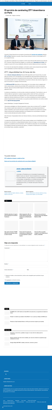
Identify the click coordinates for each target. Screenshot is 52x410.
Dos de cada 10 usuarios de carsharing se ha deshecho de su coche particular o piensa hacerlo (25, 234)
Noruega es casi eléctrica (10, 1)
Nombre (6, 264)
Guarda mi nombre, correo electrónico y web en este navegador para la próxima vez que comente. (25, 276)
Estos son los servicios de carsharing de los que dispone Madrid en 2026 (40, 215)
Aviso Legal (23, 400)
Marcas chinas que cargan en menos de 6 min (24, 1)
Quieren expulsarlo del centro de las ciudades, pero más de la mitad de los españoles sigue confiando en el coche (28, 338)
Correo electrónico (8, 269)
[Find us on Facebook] (3, 374)
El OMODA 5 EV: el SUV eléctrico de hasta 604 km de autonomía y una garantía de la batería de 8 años (28, 312)
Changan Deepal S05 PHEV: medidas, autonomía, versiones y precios (23, 342)
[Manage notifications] (3, 407)
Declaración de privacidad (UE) (9, 401)
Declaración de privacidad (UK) (9, 403)
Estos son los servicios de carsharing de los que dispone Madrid (20, 161)
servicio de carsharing (37, 54)
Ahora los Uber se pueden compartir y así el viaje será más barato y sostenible (41, 233)
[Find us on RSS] (10, 374)
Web (28, 269)
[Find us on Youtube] (12, 374)
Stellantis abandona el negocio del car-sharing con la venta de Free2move (10, 215)
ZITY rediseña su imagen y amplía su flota (14, 158)
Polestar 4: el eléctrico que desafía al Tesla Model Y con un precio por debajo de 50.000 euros (28, 316)
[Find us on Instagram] (8, 374)
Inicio (4, 400)
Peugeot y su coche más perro (41, 1)
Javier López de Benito (23, 169)
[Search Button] (48, 4)
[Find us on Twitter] (5, 374)
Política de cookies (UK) (41, 401)
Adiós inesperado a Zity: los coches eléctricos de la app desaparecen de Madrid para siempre (25, 216)
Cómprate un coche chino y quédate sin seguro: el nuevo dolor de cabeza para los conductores (26, 333)
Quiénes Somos (10, 400)
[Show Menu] (3, 4)
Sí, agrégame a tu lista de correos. (12, 280)
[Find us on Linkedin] (14, 374)
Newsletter (17, 400)
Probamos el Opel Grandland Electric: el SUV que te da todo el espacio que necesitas (27, 321)
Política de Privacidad (32, 400)
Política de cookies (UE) (30, 401)
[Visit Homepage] (26, 3)
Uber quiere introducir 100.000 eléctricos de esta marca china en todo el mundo (10, 233)
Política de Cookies (20, 401)
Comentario (7, 248)
